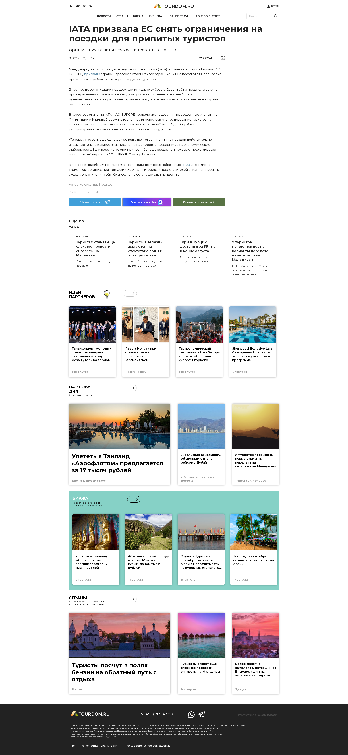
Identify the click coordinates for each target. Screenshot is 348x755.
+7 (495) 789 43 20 (156, 714)
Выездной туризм (83, 192)
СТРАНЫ (122, 16)
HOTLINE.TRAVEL (178, 16)
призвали (92, 74)
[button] (127, 293)
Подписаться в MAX (143, 202)
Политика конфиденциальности (94, 745)
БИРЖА (138, 16)
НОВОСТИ (104, 16)
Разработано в (257, 715)
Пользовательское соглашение (148, 745)
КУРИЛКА (155, 16)
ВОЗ (186, 165)
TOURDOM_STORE (208, 16)
